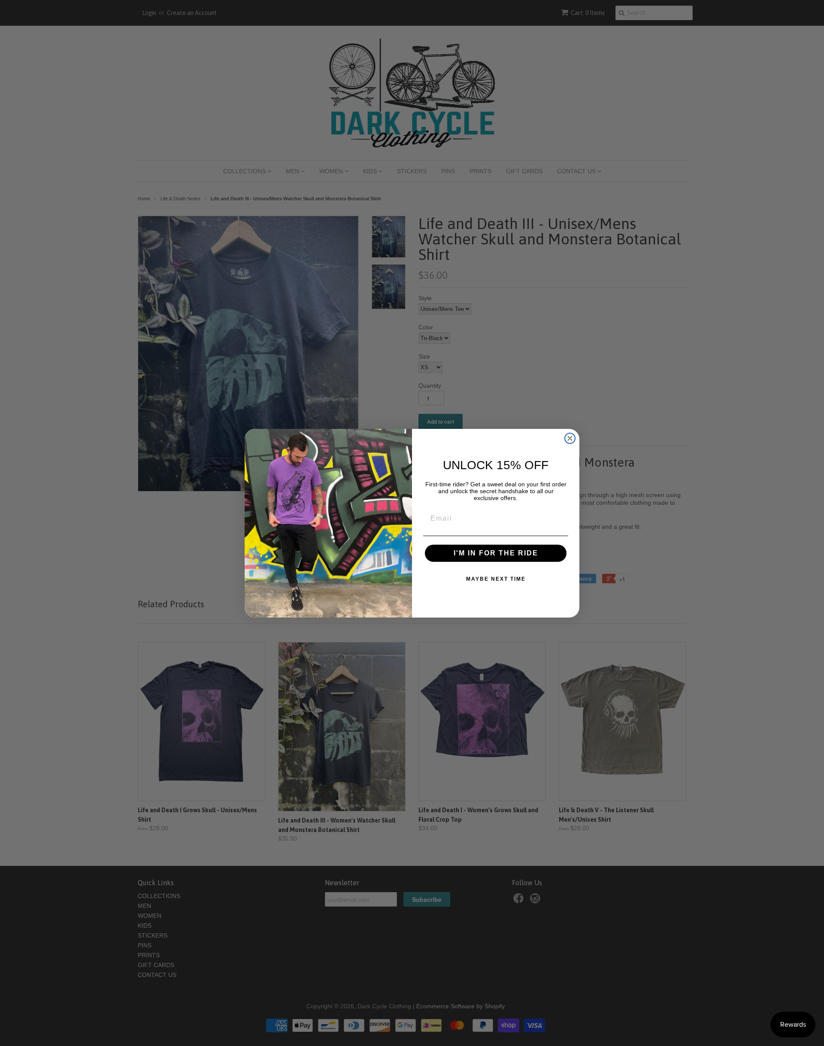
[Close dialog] (570, 438)
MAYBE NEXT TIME (496, 579)
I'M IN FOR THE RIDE (496, 553)
